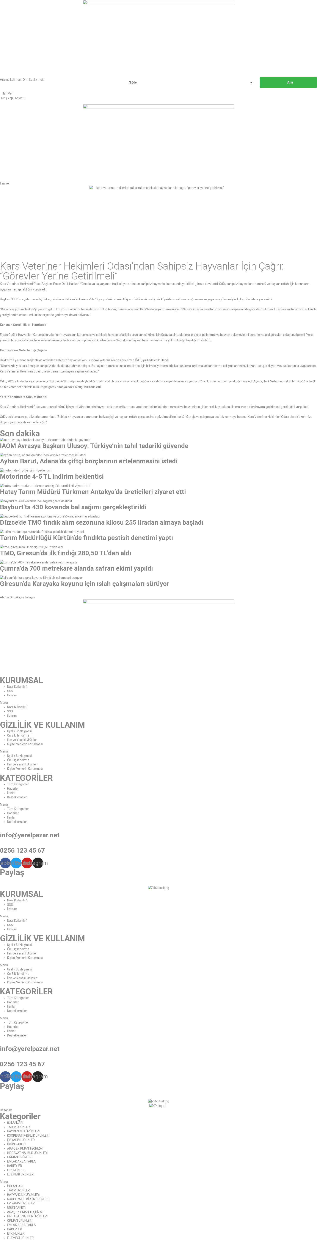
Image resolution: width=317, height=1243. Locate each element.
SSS (10, 691)
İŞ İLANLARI (15, 1122)
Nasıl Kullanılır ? (17, 686)
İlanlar (11, 793)
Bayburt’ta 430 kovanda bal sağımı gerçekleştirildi (73, 507)
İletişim (12, 695)
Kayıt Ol (20, 98)
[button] (5, 183)
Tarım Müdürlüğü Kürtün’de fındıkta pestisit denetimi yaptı (86, 537)
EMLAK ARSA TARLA (21, 1161)
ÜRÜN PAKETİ (16, 1144)
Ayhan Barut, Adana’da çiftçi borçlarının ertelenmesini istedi (88, 461)
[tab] (158, 595)
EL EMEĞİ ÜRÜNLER (20, 1174)
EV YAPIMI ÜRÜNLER (21, 1140)
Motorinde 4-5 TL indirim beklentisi (52, 476)
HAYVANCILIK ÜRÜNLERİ (23, 1131)
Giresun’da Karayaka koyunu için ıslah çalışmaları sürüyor (84, 583)
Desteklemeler (17, 797)
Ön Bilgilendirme (18, 735)
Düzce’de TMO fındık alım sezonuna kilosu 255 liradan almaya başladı (101, 522)
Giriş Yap (7, 98)
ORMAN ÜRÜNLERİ (19, 1157)
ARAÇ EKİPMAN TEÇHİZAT (25, 1148)
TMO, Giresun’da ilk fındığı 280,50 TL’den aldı (65, 553)
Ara (290, 82)
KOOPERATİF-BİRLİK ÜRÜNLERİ (28, 1135)
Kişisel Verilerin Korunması (25, 744)
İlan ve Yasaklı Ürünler (22, 739)
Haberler (13, 788)
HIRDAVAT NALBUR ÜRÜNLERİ (27, 1153)
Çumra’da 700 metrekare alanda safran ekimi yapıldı (76, 568)
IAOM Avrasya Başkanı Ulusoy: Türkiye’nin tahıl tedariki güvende (94, 446)
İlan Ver (7, 93)
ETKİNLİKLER (16, 1170)
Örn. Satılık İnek (33, 79)
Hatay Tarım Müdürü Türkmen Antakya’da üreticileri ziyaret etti (93, 491)
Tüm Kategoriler (18, 784)
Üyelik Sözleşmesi (19, 731)
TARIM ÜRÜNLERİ (19, 1127)
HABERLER (14, 1165)
